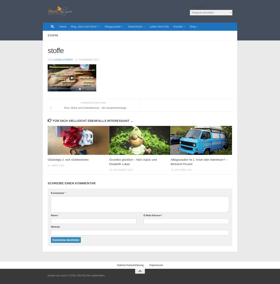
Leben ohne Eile (159, 26)
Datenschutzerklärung (130, 265)
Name (55, 215)
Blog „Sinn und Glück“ (84, 26)
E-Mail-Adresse (153, 215)
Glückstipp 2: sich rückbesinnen (68, 159)
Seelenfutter (135, 26)
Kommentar (58, 193)
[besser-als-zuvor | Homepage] (60, 11)
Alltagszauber (113, 26)
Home (62, 26)
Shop (193, 26)
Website (55, 227)
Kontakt (178, 26)
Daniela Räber (63, 59)
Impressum (156, 265)
